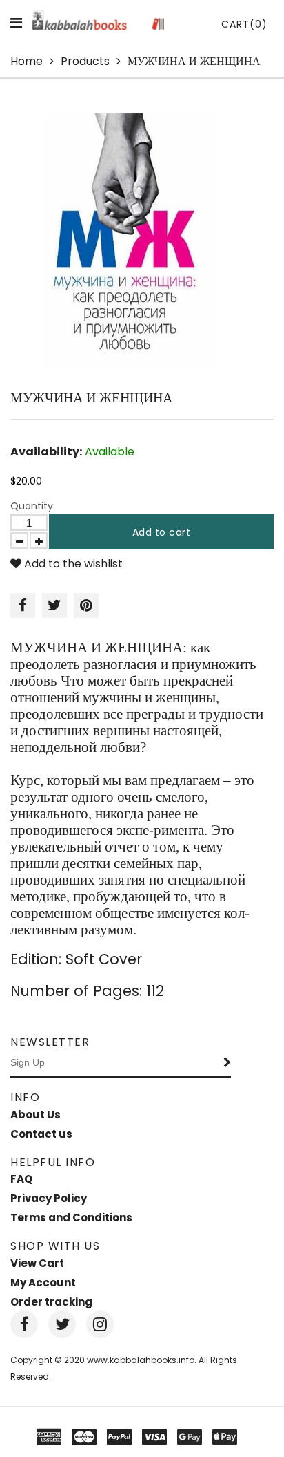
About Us (35, 1114)
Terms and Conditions (71, 1217)
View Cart (37, 1263)
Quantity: (32, 506)
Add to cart (161, 532)
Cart (244, 24)
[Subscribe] (227, 1063)
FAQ (21, 1179)
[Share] (22, 605)
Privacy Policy (48, 1198)
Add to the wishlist (72, 564)
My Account (43, 1282)
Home (26, 61)
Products (85, 61)
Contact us (41, 1134)
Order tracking (51, 1302)
